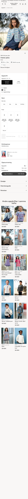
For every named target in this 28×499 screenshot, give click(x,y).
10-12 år (22, 104)
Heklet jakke (9, 7)
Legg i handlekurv (14, 173)
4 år (4, 104)
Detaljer (3, 181)
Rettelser (4, 190)
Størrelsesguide (6, 186)
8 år (16, 104)
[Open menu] (2, 4)
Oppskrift (3, 7)
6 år (10, 104)
